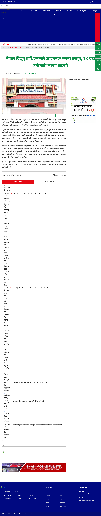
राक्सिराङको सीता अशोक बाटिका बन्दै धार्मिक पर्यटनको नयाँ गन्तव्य (29, 44)
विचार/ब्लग (34, 10)
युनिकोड (91, 2)
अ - (57, 115)
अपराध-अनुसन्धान (82, 10)
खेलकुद (95, 10)
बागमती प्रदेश (34, 73)
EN (54, 15)
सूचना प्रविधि (46, 10)
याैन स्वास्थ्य (62, 499)
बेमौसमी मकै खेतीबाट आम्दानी (59, 175)
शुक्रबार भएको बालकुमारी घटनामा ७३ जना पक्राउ (12, 175)
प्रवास (61, 495)
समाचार (23, 10)
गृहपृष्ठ (16, 11)
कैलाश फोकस (18, 48)
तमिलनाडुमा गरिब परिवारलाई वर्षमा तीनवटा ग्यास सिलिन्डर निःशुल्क (61, 44)
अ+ (64, 115)
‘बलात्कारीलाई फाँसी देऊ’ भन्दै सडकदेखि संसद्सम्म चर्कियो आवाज (30, 382)
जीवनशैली (58, 10)
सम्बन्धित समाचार (18, 181)
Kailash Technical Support (31, 514)
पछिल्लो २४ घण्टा (50, 181)
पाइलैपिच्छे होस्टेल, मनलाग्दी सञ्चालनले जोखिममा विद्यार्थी (28, 401)
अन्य (97, 27)
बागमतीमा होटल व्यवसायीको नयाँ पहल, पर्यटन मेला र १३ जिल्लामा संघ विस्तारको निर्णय (37, 425)
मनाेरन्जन (69, 10)
